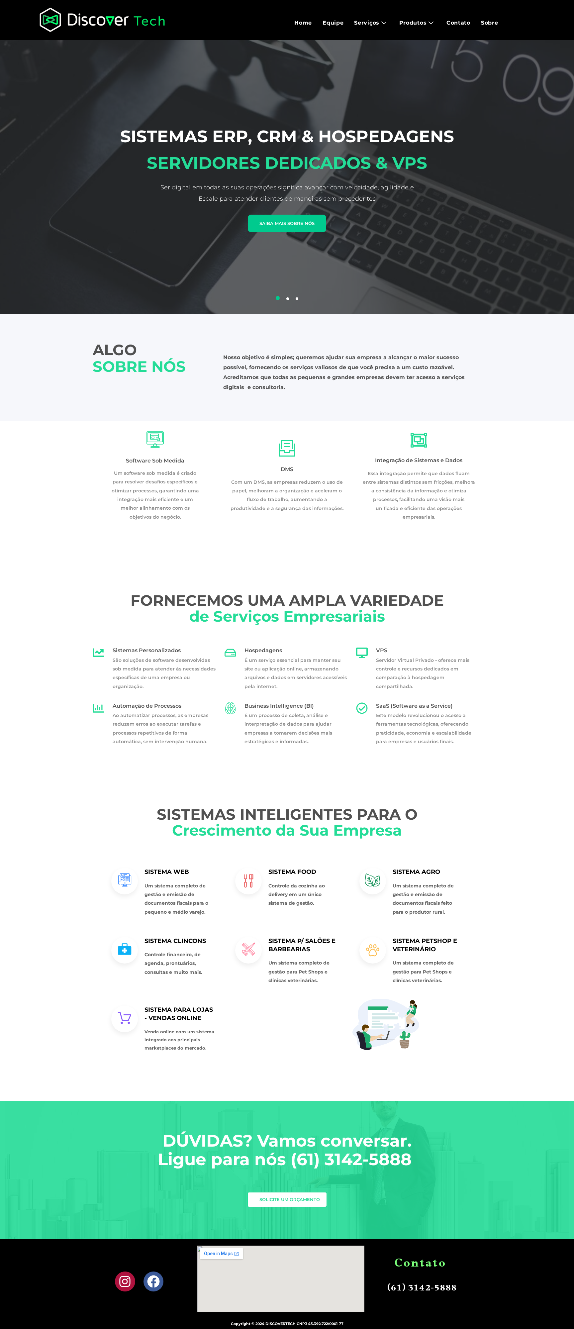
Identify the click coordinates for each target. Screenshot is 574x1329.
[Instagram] (125, 1282)
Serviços (366, 23)
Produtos (413, 23)
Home (303, 23)
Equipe (333, 23)
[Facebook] (154, 1282)
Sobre (489, 23)
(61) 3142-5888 (353, 1159)
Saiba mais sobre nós (287, 223)
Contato (458, 23)
